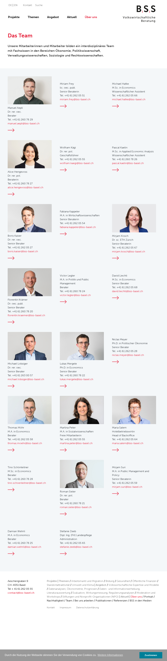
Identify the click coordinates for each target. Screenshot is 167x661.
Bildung (110, 581)
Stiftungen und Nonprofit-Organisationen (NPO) (90, 596)
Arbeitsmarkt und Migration (87, 581)
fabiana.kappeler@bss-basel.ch (78, 227)
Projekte (14, 17)
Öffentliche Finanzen (144, 581)
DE (10, 5)
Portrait (148, 596)
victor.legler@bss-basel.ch (75, 295)
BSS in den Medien (141, 600)
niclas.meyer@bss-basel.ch (128, 355)
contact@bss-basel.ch (21, 592)
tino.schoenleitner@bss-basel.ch (27, 482)
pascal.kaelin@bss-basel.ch (128, 163)
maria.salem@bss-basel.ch (127, 443)
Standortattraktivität (58, 584)
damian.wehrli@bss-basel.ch (24, 546)
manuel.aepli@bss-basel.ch (23, 123)
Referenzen (120, 600)
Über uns (91, 17)
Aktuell (72, 17)
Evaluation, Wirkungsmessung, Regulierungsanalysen (103, 592)
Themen (33, 17)
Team (69, 600)
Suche (39, 5)
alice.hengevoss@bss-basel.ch (25, 187)
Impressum (65, 607)
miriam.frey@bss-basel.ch (75, 99)
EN (15, 5)
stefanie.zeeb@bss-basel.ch (76, 546)
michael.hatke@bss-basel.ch (128, 99)
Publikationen (104, 600)
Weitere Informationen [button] (110, 655)
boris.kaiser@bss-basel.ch (23, 251)
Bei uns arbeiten (84, 600)
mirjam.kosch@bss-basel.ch (128, 251)
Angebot (53, 17)
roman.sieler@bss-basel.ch (75, 507)
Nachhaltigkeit (55, 600)
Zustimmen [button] (151, 655)
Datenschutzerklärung (87, 607)
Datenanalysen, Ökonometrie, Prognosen (72, 588)
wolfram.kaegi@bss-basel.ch (76, 163)
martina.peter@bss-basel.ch (76, 443)
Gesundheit (123, 581)
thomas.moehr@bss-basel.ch (25, 443)
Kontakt (27, 5)
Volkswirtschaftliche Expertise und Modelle (133, 584)
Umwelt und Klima (83, 584)
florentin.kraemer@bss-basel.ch (26, 315)
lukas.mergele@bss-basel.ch (76, 379)
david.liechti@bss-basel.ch (127, 291)
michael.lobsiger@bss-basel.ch (26, 379)
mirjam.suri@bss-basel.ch (127, 486)
